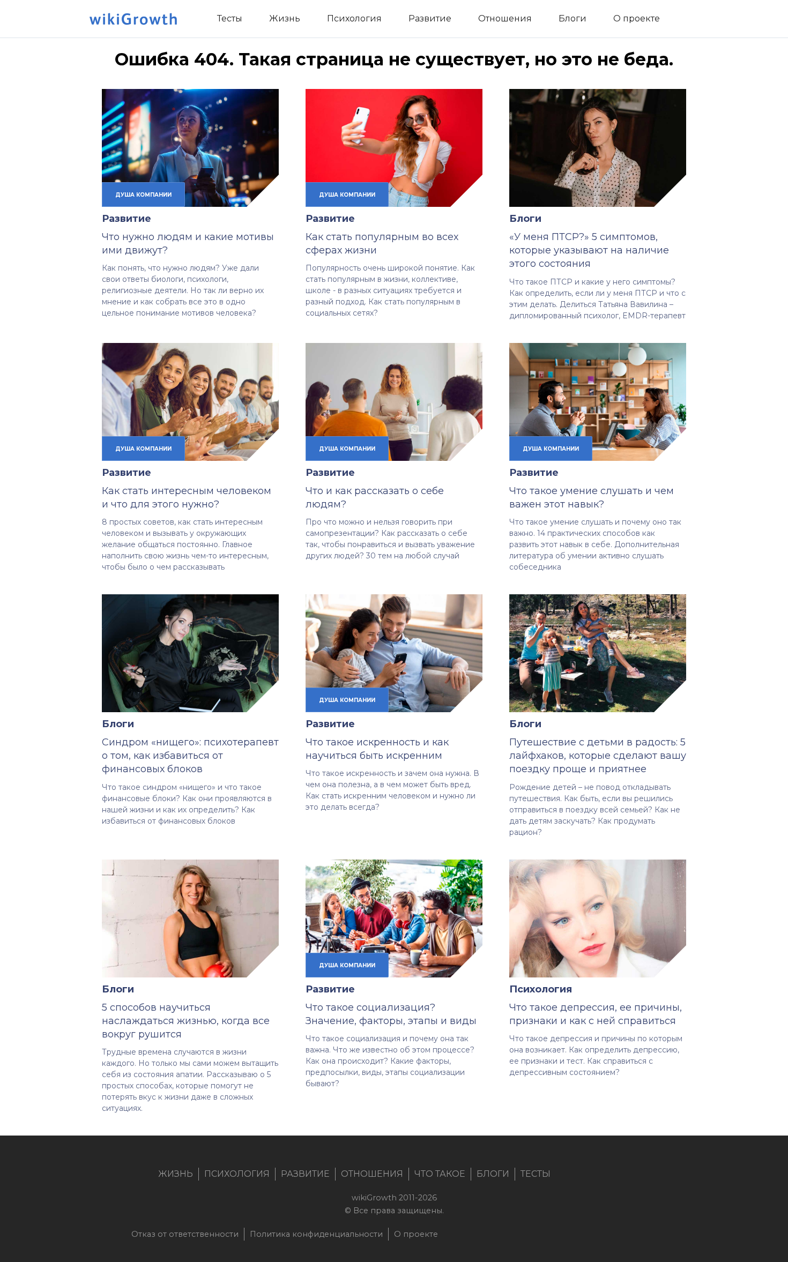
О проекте (416, 1234)
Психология (540, 989)
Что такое (439, 1174)
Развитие (126, 219)
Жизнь (175, 1174)
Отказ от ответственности (185, 1234)
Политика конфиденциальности (316, 1234)
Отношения (372, 1174)
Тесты (536, 1174)
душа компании (143, 194)
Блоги (525, 219)
